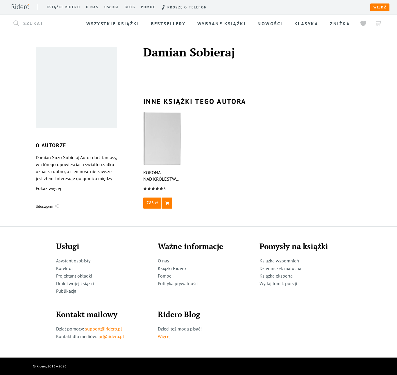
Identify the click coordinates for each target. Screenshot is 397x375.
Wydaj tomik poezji (278, 283)
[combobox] (47, 23)
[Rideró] (20, 6)
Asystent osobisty (73, 261)
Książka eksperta (276, 276)
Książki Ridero (172, 268)
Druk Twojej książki (75, 283)
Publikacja (66, 291)
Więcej (164, 336)
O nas (92, 7)
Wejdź (379, 7)
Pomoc (148, 7)
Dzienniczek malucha (280, 268)
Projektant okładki (74, 276)
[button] (47, 23)
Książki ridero (63, 7)
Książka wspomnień (279, 261)
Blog (130, 7)
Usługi (111, 7)
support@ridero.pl (103, 329)
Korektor (64, 268)
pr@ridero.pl (111, 336)
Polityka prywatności (178, 283)
